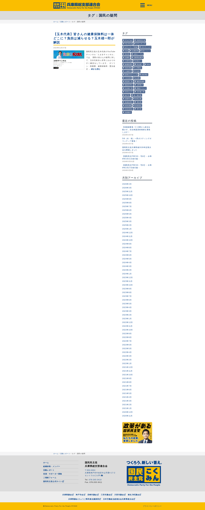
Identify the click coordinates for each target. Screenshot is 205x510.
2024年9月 (127, 244)
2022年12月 (127, 322)
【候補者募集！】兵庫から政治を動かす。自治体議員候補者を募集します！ (136, 129)
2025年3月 (127, 221)
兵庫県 (127, 57)
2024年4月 (127, 262)
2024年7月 (127, 251)
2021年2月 (127, 405)
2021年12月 (127, 367)
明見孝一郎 (129, 81)
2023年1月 (127, 319)
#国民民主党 (141, 40)
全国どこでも (138, 54)
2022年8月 (127, 337)
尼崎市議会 (92, 495)
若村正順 (138, 98)
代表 (126, 50)
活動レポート (65, 22)
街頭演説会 (129, 109)
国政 (148, 64)
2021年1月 (127, 408)
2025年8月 (127, 203)
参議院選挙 (129, 64)
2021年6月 (127, 390)
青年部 (139, 109)
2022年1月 (127, 363)
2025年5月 (127, 214)
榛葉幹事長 (141, 81)
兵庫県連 (128, 61)
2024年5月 (127, 259)
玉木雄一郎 (129, 88)
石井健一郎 (141, 92)
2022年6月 (127, 345)
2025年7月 (127, 206)
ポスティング (146, 47)
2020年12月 (127, 412)
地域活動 (128, 68)
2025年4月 (127, 218)
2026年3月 (127, 188)
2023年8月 (127, 292)
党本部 (127, 54)
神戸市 (127, 95)
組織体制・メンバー (51, 466)
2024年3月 (127, 266)
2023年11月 (127, 281)
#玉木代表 (128, 44)
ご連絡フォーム (49, 477)
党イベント (146, 50)
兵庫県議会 (67, 495)
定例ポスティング (131, 74)
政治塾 (137, 78)
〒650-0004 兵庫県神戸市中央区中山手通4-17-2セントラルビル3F (100, 472)
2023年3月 (127, 311)
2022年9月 (127, 333)
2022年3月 (127, 356)
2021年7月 (127, 386)
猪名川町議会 (133, 495)
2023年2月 (127, 315)
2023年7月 (127, 296)
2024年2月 (127, 270)
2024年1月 (127, 274)
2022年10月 (127, 330)
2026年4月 (127, 184)
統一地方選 (137, 95)
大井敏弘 (138, 68)
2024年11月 (127, 236)
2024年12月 (127, 233)
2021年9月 (127, 378)
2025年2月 (127, 225)
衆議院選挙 (129, 102)
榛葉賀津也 (129, 85)
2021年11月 (127, 371)
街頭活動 (128, 105)
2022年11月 (127, 326)
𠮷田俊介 (128, 112)
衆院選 (139, 102)
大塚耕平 (128, 71)
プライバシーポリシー (152, 506)
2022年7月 (127, 341)
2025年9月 (127, 199)
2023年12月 (127, 277)
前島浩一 (138, 61)
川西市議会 (119, 495)
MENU (149, 5)
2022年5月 (127, 348)
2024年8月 (127, 247)
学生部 (137, 71)
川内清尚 (128, 78)
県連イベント (141, 88)
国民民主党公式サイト (52, 481)
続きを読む (96, 69)
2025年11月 (127, 191)
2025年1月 (127, 229)
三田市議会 (105, 495)
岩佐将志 (144, 74)
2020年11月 (127, 416)
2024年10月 (127, 240)
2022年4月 (127, 352)
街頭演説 (138, 105)
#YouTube (129, 40)
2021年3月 (127, 401)
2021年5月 (127, 393)
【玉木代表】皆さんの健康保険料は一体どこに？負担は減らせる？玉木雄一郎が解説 (84, 38)
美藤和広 (128, 98)
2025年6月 (127, 210)
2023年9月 (127, 289)
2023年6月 (127, 300)
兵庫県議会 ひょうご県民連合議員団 (83, 499)
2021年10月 (127, 375)
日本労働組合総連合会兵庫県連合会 (118, 499)
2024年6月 (127, 255)
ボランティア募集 (131, 47)
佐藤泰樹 (135, 50)
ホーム (55, 22)
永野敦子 (140, 85)
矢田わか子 (129, 92)
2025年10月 (127, 195)
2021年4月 (127, 397)
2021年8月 (127, 382)
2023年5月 (127, 304)
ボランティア (141, 44)
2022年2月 (127, 360)
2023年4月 (127, 307)
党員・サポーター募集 (52, 474)
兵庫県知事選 (138, 57)
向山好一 (140, 64)
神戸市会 (79, 495)
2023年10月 (127, 285)
